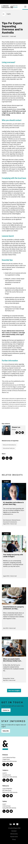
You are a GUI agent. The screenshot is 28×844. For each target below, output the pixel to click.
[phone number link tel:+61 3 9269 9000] (4, 795)
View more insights (14, 690)
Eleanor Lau (16, 427)
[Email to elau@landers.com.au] (19, 432)
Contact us (6, 710)
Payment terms (14, 836)
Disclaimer (14, 831)
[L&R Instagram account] (17, 824)
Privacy (14, 839)
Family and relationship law (9, 445)
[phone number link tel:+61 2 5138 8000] (4, 780)
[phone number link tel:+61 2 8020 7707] (16, 432)
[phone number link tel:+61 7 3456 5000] (4, 764)
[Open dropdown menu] (25, 6)
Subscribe (6, 731)
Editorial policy (14, 834)
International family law (9, 448)
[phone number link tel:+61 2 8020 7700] (4, 811)
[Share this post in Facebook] (3, 458)
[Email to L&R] (11, 764)
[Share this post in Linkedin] (7, 458)
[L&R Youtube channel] (14, 824)
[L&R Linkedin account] (22, 432)
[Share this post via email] (10, 458)
